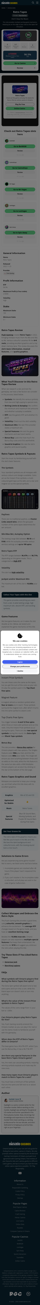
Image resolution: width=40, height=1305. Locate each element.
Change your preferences (20, 666)
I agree (20, 662)
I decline (20, 671)
